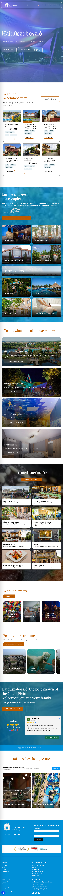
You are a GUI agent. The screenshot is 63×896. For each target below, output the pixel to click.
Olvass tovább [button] (31, 733)
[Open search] (42, 5)
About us (4, 884)
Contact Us (5, 882)
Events (4, 869)
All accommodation (38, 865)
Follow (56, 768)
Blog (3, 886)
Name (35, 833)
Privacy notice (6, 888)
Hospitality (35, 875)
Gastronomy (5, 871)
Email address (38, 828)
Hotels (34, 867)
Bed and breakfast (37, 871)
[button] (27, 5)
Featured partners (37, 873)
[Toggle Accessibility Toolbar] (3, 893)
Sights (3, 867)
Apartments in (36, 869)
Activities (4, 865)
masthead (4, 890)
